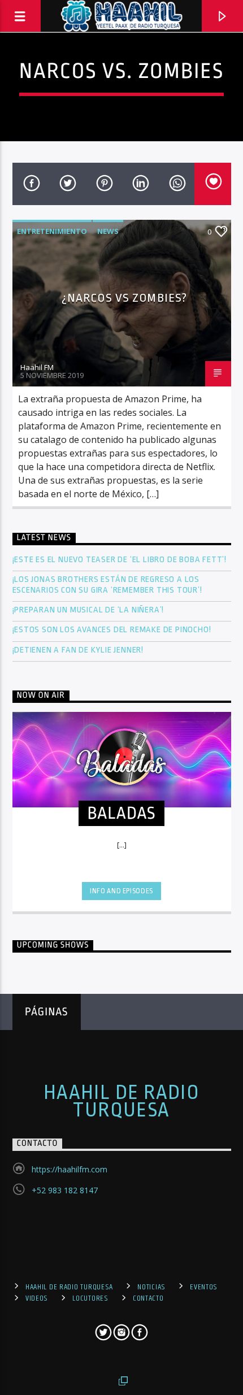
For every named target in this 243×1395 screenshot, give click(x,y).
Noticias (151, 1287)
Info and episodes (121, 891)
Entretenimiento (52, 231)
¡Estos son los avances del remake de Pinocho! (111, 630)
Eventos (204, 1287)
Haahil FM (37, 367)
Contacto (148, 1298)
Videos (36, 1298)
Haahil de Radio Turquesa (122, 1101)
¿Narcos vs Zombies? (124, 298)
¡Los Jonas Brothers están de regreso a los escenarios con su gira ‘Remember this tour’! (108, 585)
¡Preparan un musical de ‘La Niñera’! (89, 610)
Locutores (90, 1298)
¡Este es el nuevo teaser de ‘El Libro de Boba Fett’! (120, 559)
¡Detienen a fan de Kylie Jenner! (78, 650)
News (108, 231)
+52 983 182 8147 (65, 1190)
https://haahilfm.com (69, 1169)
